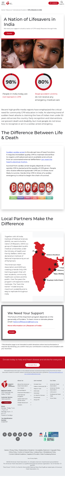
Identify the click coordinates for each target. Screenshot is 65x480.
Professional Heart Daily (55, 395)
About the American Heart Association (23, 385)
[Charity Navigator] (53, 434)
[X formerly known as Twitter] (15, 434)
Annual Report (22, 390)
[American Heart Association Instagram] (10, 434)
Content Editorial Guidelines (17, 454)
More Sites (53, 398)
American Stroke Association (55, 388)
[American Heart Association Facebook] (4, 434)
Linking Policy (38, 452)
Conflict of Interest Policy (25, 452)
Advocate (36, 391)
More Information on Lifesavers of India (24, 326)
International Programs (19, 10)
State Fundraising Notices (48, 454)
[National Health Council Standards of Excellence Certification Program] (41, 434)
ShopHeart (37, 397)
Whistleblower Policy (50, 452)
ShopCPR (36, 399)
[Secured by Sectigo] (49, 439)
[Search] (62, 2)
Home (3, 10)
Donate (54, 3)
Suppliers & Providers (33, 454)
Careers (20, 404)
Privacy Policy (14, 450)
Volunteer (36, 393)
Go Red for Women (39, 395)
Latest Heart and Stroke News (22, 399)
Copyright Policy (55, 450)
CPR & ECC (53, 392)
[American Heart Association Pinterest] (18, 439)
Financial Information (24, 392)
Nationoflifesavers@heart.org (25, 322)
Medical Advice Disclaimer (27, 450)
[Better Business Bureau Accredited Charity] (46, 434)
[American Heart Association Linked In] (30, 434)
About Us (9, 10)
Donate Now (32, 365)
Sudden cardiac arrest (15, 152)
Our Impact (21, 388)
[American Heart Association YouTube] (25, 434)
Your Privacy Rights (32, 458)
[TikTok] (20, 434)
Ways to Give (37, 388)
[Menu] (3, 3)
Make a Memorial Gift (40, 386)
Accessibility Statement (43, 450)
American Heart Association (54, 385)
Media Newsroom (23, 402)
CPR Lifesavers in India (35, 10)
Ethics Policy (13, 452)
